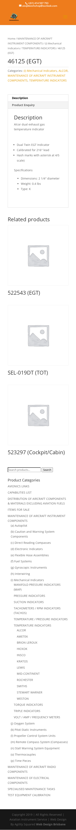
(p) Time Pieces (21, 761)
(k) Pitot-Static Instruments (29, 730)
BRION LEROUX (27, 642)
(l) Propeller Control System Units (33, 736)
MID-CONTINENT (28, 673)
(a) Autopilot (19, 525)
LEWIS (21, 667)
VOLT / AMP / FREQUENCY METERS (37, 717)
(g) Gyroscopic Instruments (29, 567)
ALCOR (63, 71)
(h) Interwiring (20, 574)
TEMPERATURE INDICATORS (39, 48)
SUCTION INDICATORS (29, 602)
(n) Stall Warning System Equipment (35, 748)
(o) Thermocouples (23, 754)
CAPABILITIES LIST (20, 492)
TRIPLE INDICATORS (27, 711)
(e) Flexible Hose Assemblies (30, 555)
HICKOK (22, 649)
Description (20, 98)
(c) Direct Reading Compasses (31, 543)
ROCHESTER (25, 680)
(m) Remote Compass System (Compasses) (39, 742)
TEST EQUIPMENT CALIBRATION (29, 795)
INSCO (21, 655)
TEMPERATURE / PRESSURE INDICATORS (41, 619)
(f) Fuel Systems (21, 561)
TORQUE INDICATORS (28, 705)
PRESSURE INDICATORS (29, 596)
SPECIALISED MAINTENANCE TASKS (31, 789)
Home (11, 38)
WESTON (23, 699)
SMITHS (22, 686)
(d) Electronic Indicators (27, 549)
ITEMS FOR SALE (19, 510)
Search (47, 470)
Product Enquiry (23, 105)
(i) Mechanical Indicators (40, 71)
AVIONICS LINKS (18, 486)
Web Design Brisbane (50, 824)
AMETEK (22, 636)
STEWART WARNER (29, 692)
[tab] (38, 98)
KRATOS (22, 661)
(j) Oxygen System (23, 723)
